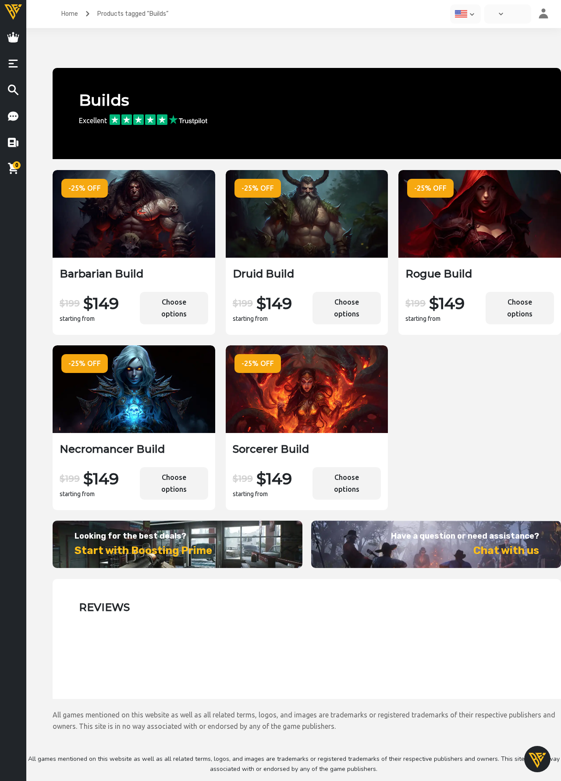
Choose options (174, 308)
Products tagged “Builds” (132, 14)
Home (69, 14)
